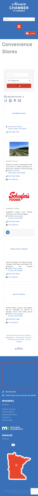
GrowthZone (24, 493)
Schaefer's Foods (12, 208)
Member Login (7, 420)
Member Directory (8, 409)
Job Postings (19, 337)
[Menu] (19, 26)
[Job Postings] (8, 234)
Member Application (9, 415)
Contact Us (29, 337)
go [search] (20, 86)
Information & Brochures (16, 339)
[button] (5, 97)
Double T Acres (12, 161)
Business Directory (12, 335)
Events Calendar (25, 335)
